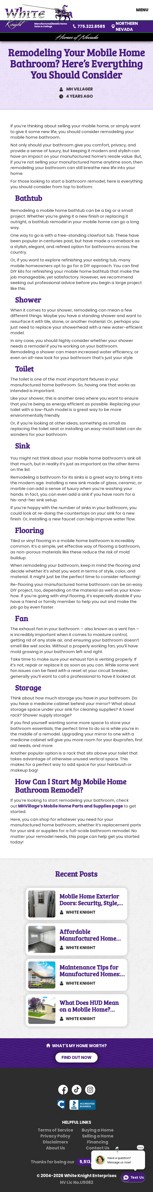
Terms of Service (55, 1130)
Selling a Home (97, 1136)
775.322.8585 (91, 26)
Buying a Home (98, 1130)
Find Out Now (76, 1057)
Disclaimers (55, 1142)
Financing (97, 1142)
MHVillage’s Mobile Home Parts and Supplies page (70, 806)
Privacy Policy (55, 1136)
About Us (55, 1148)
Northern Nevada (127, 26)
